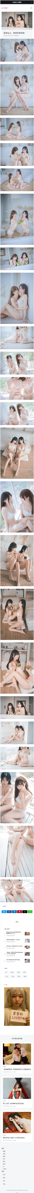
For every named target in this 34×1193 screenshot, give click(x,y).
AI (6, 972)
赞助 (19, 976)
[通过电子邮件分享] (24, 911)
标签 (4, 1177)
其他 (24, 972)
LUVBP (5, 8)
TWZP (12, 972)
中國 (4, 906)
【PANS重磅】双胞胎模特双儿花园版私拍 (17, 1069)
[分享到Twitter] (4, 911)
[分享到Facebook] (9, 911)
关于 (4, 1181)
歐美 (13, 976)
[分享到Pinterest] (19, 911)
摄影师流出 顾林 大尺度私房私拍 (14, 1138)
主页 (4, 1174)
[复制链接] (30, 911)
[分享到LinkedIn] (14, 911)
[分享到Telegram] (29, 1067)
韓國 (25, 976)
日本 (7, 976)
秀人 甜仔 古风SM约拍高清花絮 (13, 1103)
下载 (4, 1184)
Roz (17, 922)
